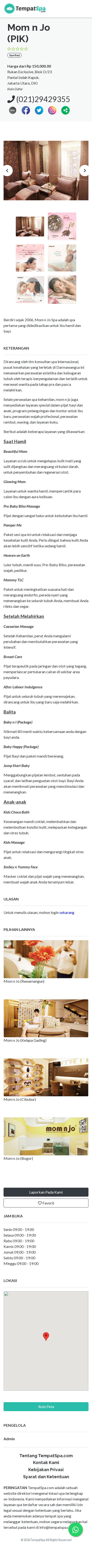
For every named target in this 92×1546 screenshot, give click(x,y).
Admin (9, 1438)
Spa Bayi (14, 55)
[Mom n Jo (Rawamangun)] (46, 959)
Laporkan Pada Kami (46, 1192)
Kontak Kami (46, 1462)
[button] (65, 109)
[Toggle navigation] (83, 8)
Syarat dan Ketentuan (46, 1476)
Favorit (48, 1203)
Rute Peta (46, 1406)
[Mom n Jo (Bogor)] (46, 1136)
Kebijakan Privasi (46, 1469)
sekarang (66, 912)
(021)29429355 (42, 99)
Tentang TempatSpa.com (46, 1455)
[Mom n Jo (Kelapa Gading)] (46, 1018)
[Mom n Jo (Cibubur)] (46, 1077)
